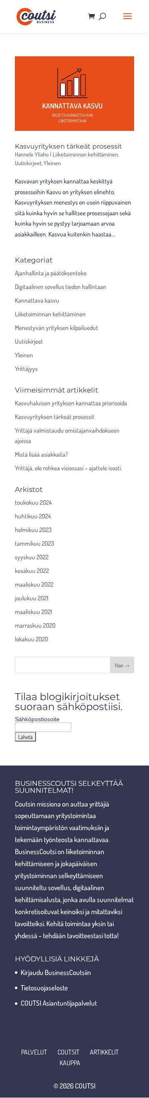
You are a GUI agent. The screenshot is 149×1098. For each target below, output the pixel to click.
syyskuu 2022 (31, 557)
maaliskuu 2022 (34, 584)
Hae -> (122, 665)
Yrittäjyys (26, 369)
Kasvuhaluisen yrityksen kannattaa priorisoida (71, 403)
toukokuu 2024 (33, 502)
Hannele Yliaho (32, 154)
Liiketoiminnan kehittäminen (85, 154)
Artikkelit (104, 1052)
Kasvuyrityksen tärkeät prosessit (68, 146)
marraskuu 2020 (35, 625)
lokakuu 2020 (31, 639)
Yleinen (52, 162)
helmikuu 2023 (33, 530)
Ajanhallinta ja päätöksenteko (51, 273)
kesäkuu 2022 (32, 571)
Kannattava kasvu (37, 300)
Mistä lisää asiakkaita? (41, 454)
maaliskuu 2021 (33, 612)
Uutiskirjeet (28, 162)
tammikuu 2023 (34, 543)
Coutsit (68, 1052)
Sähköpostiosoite (37, 719)
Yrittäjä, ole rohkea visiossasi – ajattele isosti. (68, 468)
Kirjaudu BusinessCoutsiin (56, 972)
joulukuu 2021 (31, 598)
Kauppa (70, 1063)
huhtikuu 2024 (33, 516)
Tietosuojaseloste (44, 987)
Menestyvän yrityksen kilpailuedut (56, 328)
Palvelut (34, 1052)
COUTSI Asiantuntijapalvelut (59, 1003)
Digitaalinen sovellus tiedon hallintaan (60, 287)
